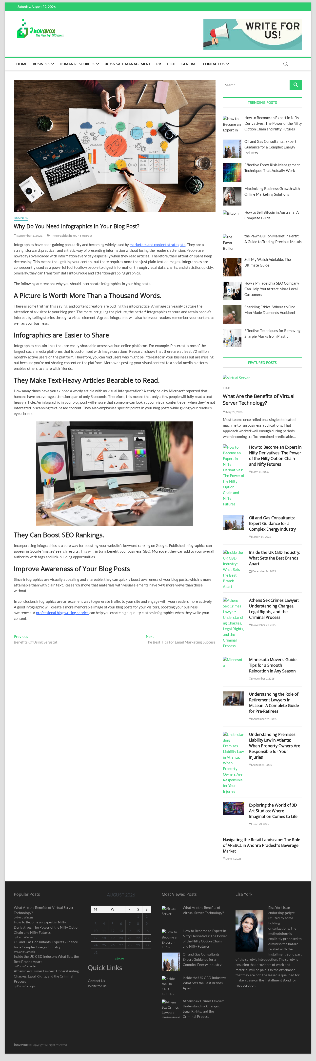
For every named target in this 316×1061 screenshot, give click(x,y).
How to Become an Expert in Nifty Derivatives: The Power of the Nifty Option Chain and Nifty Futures (275, 455)
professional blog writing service (62, 612)
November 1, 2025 (263, 678)
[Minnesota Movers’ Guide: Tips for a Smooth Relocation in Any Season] (233, 662)
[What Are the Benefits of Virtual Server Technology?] (262, 378)
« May (119, 959)
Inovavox (21, 1044)
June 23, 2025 (260, 824)
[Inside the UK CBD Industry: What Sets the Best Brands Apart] (233, 569)
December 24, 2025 (264, 571)
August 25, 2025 (262, 764)
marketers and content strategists (157, 244)
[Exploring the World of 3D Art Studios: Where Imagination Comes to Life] (233, 808)
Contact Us (214, 64)
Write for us (97, 986)
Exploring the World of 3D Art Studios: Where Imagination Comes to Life (273, 810)
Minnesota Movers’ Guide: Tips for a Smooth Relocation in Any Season (273, 665)
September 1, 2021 (29, 235)
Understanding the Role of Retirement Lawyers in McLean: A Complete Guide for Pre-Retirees (274, 702)
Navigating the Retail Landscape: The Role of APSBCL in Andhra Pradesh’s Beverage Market (261, 845)
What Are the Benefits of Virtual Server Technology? (259, 399)
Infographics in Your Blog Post (72, 235)
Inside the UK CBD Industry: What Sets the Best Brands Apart (274, 558)
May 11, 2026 (260, 471)
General (189, 64)
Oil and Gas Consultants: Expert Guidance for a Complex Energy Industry (272, 523)
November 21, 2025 (264, 624)
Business (41, 64)
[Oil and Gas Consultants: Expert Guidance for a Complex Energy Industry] (233, 522)
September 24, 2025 (264, 718)
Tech (171, 64)
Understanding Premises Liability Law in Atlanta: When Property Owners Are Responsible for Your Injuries (274, 746)
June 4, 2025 (233, 858)
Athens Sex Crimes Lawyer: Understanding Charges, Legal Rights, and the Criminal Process (274, 609)
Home (21, 64)
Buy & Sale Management (128, 64)
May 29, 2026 (234, 412)
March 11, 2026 (261, 536)
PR (158, 64)
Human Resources (77, 64)
